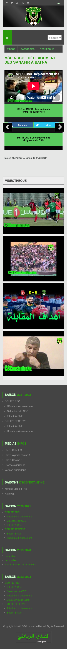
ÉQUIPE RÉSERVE (15, 421)
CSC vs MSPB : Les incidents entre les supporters (33, 110)
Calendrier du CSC (17, 411)
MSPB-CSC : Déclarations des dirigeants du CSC (33, 139)
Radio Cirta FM (13, 450)
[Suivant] (59, 127)
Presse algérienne (15, 465)
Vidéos (11, 49)
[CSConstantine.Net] (33, 16)
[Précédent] (7, 127)
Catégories (27, 49)
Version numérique (15, 470)
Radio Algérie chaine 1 (17, 455)
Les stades (10, 560)
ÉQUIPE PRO (12, 401)
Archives (9, 493)
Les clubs (10, 556)
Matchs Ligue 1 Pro (16, 488)
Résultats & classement (20, 406)
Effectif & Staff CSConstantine (20, 564)
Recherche (47, 49)
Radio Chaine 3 (13, 460)
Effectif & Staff (15, 416)
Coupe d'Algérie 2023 (18, 599)
